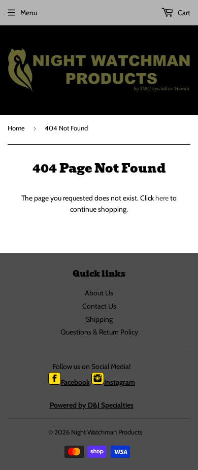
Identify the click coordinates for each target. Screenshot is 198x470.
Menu (28, 12)
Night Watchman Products (106, 432)
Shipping (99, 319)
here (162, 198)
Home (16, 128)
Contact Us (99, 306)
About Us (99, 292)
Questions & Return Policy (99, 332)
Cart (183, 12)
